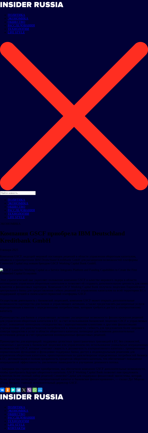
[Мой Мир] (40, 390)
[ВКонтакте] (2, 390)
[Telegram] (18, 390)
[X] (24, 390)
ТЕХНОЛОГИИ (18, 29)
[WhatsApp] (34, 390)
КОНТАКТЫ (16, 428)
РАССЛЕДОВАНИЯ (21, 25)
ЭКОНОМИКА (18, 18)
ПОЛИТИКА (16, 15)
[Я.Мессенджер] (13, 390)
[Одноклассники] (7, 390)
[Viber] (29, 390)
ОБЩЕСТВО (16, 22)
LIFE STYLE (16, 32)
